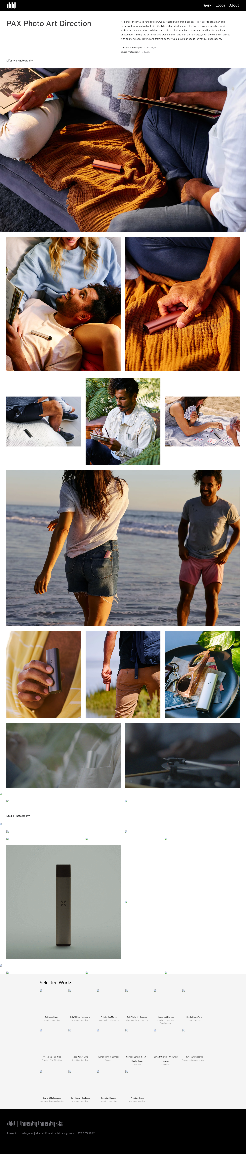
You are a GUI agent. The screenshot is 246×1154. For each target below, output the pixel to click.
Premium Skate (137, 1098)
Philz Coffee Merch (109, 1017)
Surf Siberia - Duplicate (80, 1098)
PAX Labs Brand (52, 1017)
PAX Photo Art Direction (137, 1017)
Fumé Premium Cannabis (108, 1057)
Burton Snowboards (194, 1057)
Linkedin (12, 1133)
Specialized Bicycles (166, 1017)
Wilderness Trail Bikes (52, 1057)
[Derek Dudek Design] (11, 5)
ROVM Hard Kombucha (80, 1017)
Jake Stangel (149, 47)
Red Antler (201, 21)
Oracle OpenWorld (194, 1017)
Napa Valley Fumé (80, 1057)
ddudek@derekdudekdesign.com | (57, 1133)
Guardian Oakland (108, 1098)
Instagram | (28, 1133)
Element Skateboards (52, 1098)
